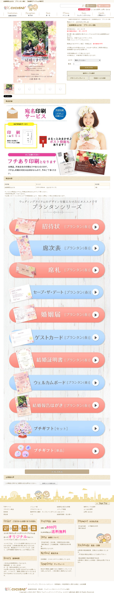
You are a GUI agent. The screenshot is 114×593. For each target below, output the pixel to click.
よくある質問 (95, 9)
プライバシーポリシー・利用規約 (49, 584)
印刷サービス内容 (100, 78)
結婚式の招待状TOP (74, 19)
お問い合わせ (105, 9)
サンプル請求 (83, 9)
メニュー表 (34, 506)
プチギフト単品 (9, 509)
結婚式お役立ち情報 (63, 506)
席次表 (6, 514)
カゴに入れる (57, 472)
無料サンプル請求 (89, 73)
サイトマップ (32, 584)
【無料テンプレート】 (65, 569)
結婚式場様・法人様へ (64, 514)
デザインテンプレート (77, 78)
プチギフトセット (36, 509)
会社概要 (83, 584)
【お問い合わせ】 (21, 569)
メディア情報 (61, 509)
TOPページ (7, 506)
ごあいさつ (60, 512)
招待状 (6, 512)
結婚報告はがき (86, 19)
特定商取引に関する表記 (70, 584)
